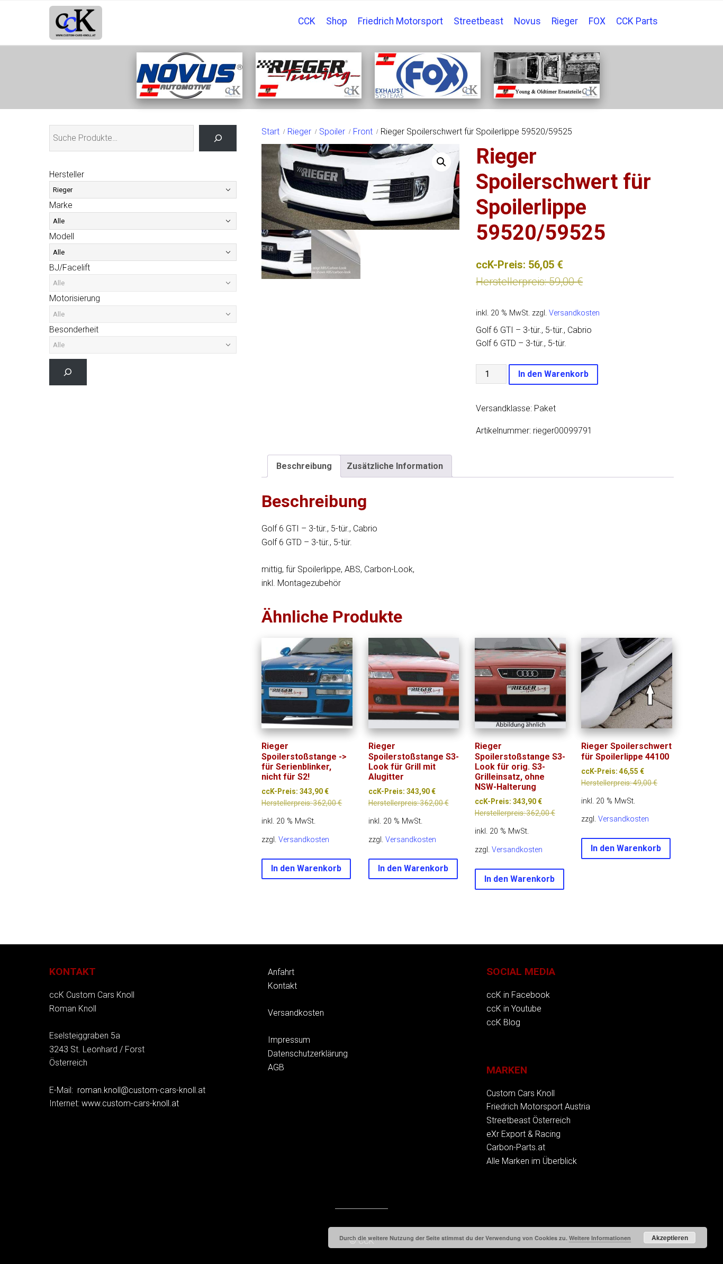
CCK (306, 21)
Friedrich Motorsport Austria (538, 1107)
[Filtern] (68, 372)
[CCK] (547, 96)
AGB (276, 1067)
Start (270, 132)
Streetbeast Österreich (528, 1120)
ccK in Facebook (518, 995)
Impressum (289, 1040)
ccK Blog (503, 1022)
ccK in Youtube (513, 1009)
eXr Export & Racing (523, 1134)
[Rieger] (309, 96)
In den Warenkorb (553, 374)
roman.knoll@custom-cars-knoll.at (141, 1090)
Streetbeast (478, 21)
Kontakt (282, 986)
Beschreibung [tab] (304, 466)
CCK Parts (637, 21)
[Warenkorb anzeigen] (668, 13)
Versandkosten (574, 313)
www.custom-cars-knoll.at (130, 1103)
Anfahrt (281, 972)
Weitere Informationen (600, 1238)
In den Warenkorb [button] (306, 868)
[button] (441, 161)
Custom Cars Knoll (520, 1093)
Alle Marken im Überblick (531, 1161)
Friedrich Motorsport (400, 21)
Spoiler (332, 132)
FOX (597, 21)
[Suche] (218, 138)
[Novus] (189, 96)
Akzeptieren (670, 1237)
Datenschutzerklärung (308, 1054)
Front (363, 132)
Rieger (565, 21)
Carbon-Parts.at (515, 1147)
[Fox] (428, 96)
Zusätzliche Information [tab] (395, 466)
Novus (527, 21)
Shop (336, 21)
